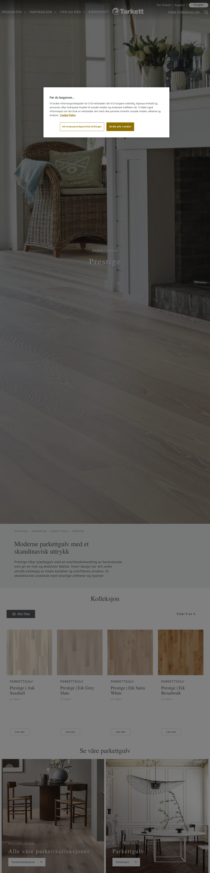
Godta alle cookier (120, 126)
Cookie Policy (68, 115)
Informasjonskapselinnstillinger (82, 126)
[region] (106, 112)
